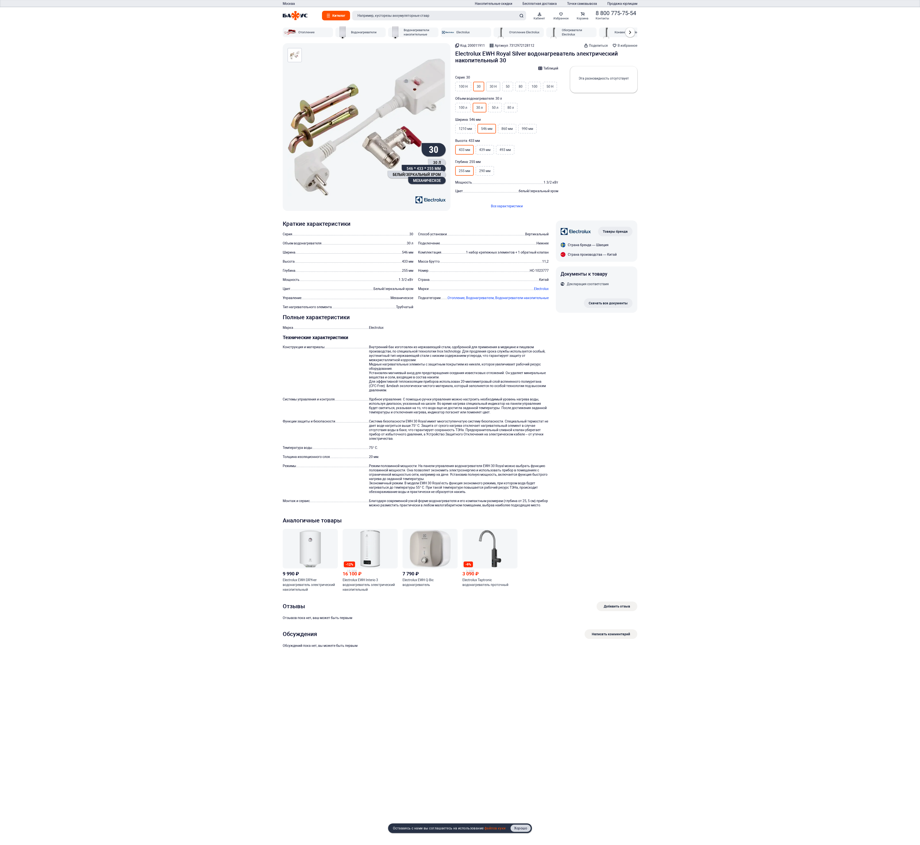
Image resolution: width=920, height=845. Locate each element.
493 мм (505, 150)
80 (521, 86)
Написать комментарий (611, 634)
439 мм (484, 150)
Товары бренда (615, 231)
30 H (493, 86)
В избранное (627, 45)
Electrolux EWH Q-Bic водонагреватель (418, 582)
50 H (549, 86)
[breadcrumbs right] (630, 32)
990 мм (527, 129)
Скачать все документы (608, 303)
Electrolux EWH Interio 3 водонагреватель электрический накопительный (369, 584)
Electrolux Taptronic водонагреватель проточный (485, 582)
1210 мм (465, 129)
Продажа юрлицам (622, 4)
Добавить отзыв (617, 606)
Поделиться (598, 45)
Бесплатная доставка (540, 4)
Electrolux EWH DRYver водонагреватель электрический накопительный (309, 584)
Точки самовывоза (582, 4)
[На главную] (295, 15)
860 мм (507, 129)
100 (534, 86)
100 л (463, 108)
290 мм (484, 171)
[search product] (521, 15)
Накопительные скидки (493, 4)
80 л (510, 108)
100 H (463, 86)
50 (508, 86)
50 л (495, 108)
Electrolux (541, 289)
